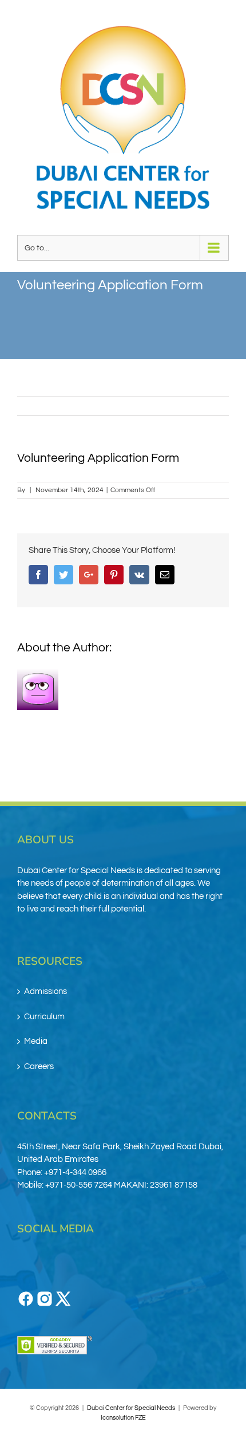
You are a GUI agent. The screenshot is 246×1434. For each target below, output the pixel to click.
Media (35, 1041)
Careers (39, 1066)
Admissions (45, 991)
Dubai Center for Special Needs (131, 1408)
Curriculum (44, 1016)
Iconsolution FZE (123, 1418)
